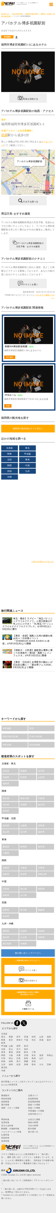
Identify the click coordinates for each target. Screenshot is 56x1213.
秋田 (34, 1037)
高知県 (6, 916)
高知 (34, 1061)
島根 (34, 1058)
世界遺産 (7, 728)
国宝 (31, 728)
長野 (18, 1046)
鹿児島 (4, 1067)
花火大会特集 (7, 1125)
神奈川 (19, 1040)
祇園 (4, 135)
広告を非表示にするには (42, 562)
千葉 (26, 1040)
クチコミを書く (30, 284)
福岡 (11, 1064)
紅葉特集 (5, 1135)
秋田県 (23, 777)
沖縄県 (23, 943)
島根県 (6, 895)
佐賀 (18, 1064)
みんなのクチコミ (44, 1081)
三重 (34, 1052)
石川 (18, 1049)
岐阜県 (41, 846)
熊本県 (6, 937)
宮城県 (6, 777)
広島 (18, 1058)
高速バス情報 (34, 1108)
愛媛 (26, 1061)
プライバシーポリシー (44, 1180)
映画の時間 (33, 1122)
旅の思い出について (12, 1180)
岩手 (18, 1037)
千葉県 (41, 798)
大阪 (11, 1055)
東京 (11, 1040)
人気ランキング (26, 1081)
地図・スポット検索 (10, 1108)
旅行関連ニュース (9, 1081)
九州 (27, 471)
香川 (18, 1061)
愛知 (11, 1052)
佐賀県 (23, 931)
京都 (26, 1055)
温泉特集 (5, 1141)
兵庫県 (41, 868)
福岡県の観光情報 (31, 14)
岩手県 (41, 771)
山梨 (11, 1046)
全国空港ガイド (35, 1114)
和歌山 (50, 1055)
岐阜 (26, 1052)
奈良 (34, 1055)
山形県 (41, 777)
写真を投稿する (30, 99)
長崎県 (41, 931)
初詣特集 (5, 1138)
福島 (49, 1037)
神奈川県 (24, 798)
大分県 (23, 937)
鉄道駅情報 (33, 1099)
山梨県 (23, 825)
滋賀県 (6, 874)
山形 (41, 1037)
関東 (9, 454)
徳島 (11, 1061)
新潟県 (6, 825)
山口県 (23, 895)
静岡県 (23, 846)
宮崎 (49, 1064)
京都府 (6, 868)
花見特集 (5, 1122)
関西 (9, 465)
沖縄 (9, 477)
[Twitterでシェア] (24, 1023)
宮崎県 (41, 937)
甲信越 (27, 454)
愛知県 (6, 846)
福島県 (6, 783)
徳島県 (6, 910)
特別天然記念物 (10, 736)
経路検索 (5, 1102)
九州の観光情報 (17, 14)
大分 (41, 1064)
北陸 (9, 459)
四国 (9, 471)
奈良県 (23, 874)
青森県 (23, 771)
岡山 (11, 1058)
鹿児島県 (7, 943)
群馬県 (6, 811)
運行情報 (5, 1105)
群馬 (3, 1043)
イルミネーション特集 (11, 1132)
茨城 (41, 1040)
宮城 (26, 1037)
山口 (41, 1058)
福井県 (41, 832)
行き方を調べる (30, 201)
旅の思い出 (5, 14)
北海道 (9, 448)
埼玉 (34, 1040)
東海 (27, 459)
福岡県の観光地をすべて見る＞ (28, 428)
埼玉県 (6, 804)
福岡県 (6, 931)
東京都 (6, 798)
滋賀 (41, 1055)
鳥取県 (41, 889)
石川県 (23, 832)
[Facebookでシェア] (17, 1023)
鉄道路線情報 (34, 1102)
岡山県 (23, 889)
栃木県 (41, 804)
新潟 (26, 1046)
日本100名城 (35, 736)
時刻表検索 (6, 1099)
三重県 (6, 853)
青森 (11, 1037)
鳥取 (26, 1058)
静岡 (18, 1052)
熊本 (34, 1064)
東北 (27, 448)
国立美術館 (34, 745)
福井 (26, 1049)
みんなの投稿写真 (9, 1085)
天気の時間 (33, 1125)
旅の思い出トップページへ (28, 953)
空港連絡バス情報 (36, 1111)
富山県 (6, 832)
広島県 (6, 889)
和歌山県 (42, 874)
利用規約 (27, 1180)
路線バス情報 (34, 1105)
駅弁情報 (32, 1128)
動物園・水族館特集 (10, 1128)
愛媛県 (41, 910)
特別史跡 (7, 745)
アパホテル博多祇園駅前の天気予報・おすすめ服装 (30, 245)
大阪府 (23, 868)
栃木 (49, 1040)
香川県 (23, 910)
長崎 (26, 1064)
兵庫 (18, 1055)
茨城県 (23, 804)
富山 (11, 1049)
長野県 (41, 825)
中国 (27, 465)
